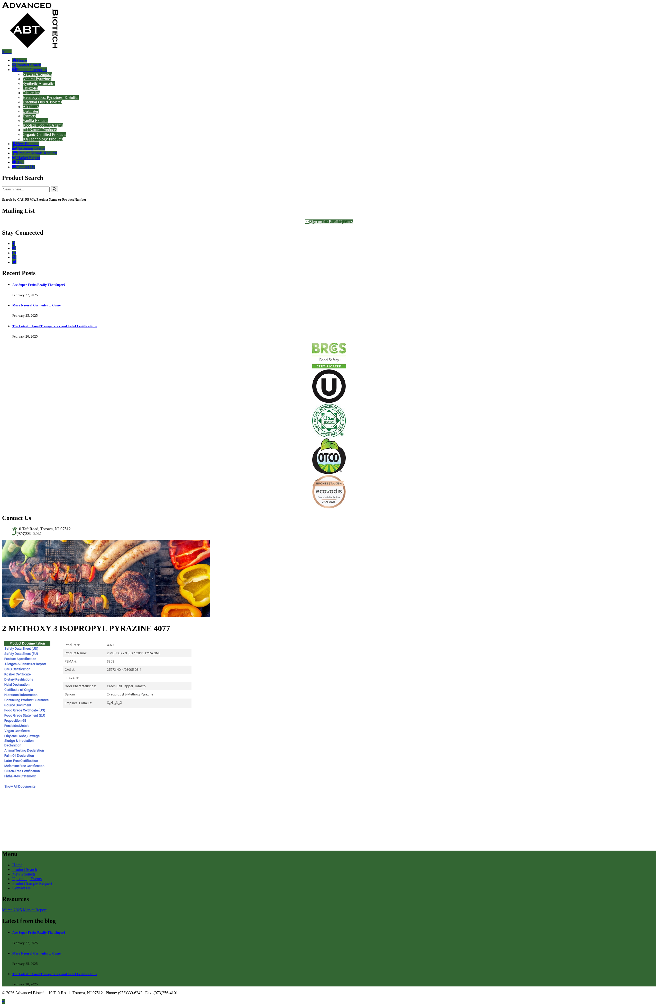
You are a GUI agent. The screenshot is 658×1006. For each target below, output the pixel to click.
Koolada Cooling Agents (43, 125)
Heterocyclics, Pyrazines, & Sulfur (51, 97)
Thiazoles (30, 88)
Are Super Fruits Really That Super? (39, 285)
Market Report (28, 157)
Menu (7, 51)
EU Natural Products (40, 130)
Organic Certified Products (44, 134)
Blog (20, 162)
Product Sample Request (37, 153)
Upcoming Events (30, 148)
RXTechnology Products (43, 139)
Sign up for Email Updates (331, 221)
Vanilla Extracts (35, 120)
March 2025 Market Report (24, 910)
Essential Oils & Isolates (42, 102)
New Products (27, 144)
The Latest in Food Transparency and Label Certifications (54, 326)
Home (22, 60)
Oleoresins (31, 93)
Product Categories (31, 69)
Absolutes (31, 106)
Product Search (28, 65)
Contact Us (25, 167)
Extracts (29, 116)
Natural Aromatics (37, 74)
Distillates (31, 111)
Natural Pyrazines (37, 79)
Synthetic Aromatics (39, 83)
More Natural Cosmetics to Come (36, 305)
